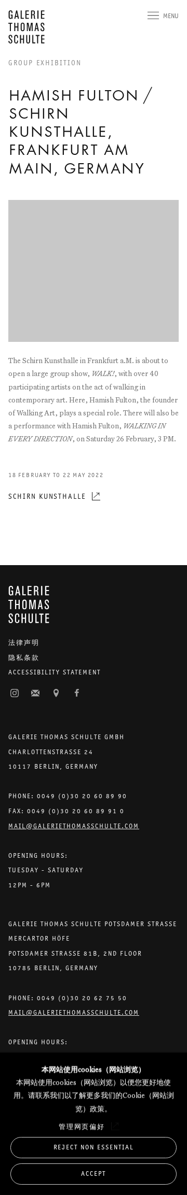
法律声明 (23, 642)
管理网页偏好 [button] (82, 1126)
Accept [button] (93, 1173)
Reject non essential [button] (94, 1147)
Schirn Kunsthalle (47, 496)
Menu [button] (171, 16)
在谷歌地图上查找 (56, 693)
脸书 (77, 693)
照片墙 (14, 693)
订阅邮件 (35, 693)
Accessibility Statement (54, 672)
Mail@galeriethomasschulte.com (73, 826)
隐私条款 (23, 657)
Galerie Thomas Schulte (29, 27)
